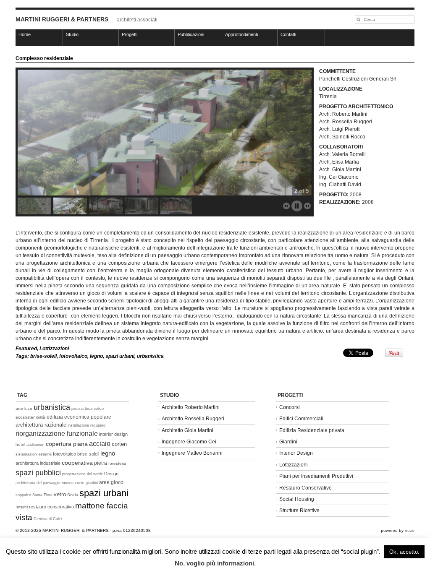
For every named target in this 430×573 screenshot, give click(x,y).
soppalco (23, 495)
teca (88, 408)
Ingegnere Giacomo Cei (189, 442)
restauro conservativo (51, 506)
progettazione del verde (82, 474)
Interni (22, 507)
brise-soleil (43, 356)
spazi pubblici (38, 473)
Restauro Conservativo (305, 488)
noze (409, 530)
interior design (113, 434)
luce (28, 408)
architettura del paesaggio (38, 483)
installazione (78, 425)
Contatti (288, 34)
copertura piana (67, 443)
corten (119, 444)
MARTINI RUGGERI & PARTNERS (62, 19)
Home (24, 34)
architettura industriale (38, 463)
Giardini (288, 442)
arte (19, 408)
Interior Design (296, 453)
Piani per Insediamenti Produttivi (316, 476)
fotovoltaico (73, 356)
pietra (100, 463)
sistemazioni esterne (34, 454)
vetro (60, 494)
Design (111, 473)
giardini (92, 483)
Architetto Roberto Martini (191, 407)
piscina (77, 408)
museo (67, 483)
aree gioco (111, 482)
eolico (99, 408)
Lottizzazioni (54, 349)
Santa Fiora (42, 495)
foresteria (117, 463)
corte (79, 482)
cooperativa (77, 462)
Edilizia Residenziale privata (311, 430)
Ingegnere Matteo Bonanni (192, 453)
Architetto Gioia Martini (187, 430)
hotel (20, 444)
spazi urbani (119, 356)
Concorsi (289, 407)
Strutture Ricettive (299, 510)
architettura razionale (41, 425)
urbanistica (150, 356)
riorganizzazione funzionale (57, 433)
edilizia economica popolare (79, 417)
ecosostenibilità (30, 417)
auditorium (35, 445)
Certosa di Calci (48, 519)
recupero (97, 425)
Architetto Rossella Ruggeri (193, 419)
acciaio (99, 443)
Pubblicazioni (191, 34)
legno (96, 356)
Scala (72, 494)
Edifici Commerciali (301, 419)
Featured (26, 349)
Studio (72, 34)
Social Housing (296, 499)
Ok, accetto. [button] (404, 552)
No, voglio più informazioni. (215, 563)
